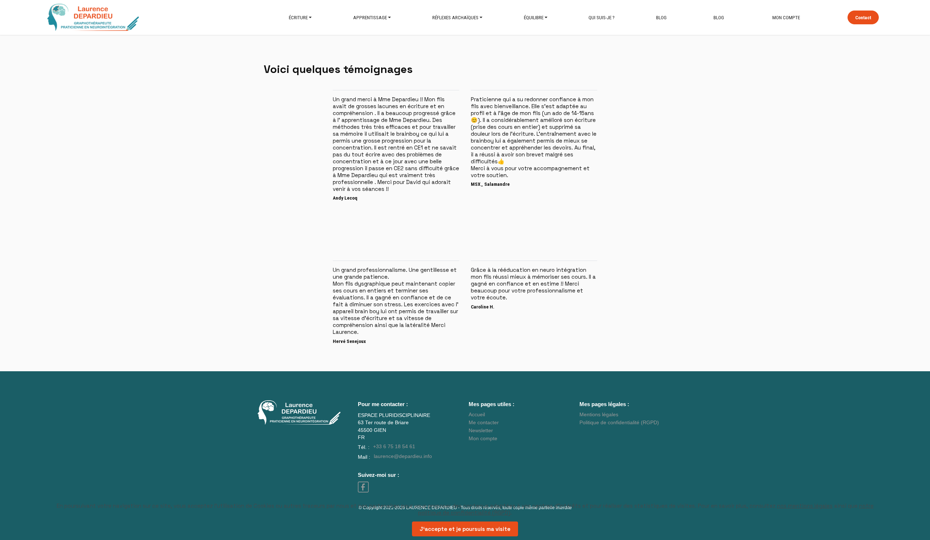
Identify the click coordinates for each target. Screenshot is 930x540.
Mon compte (786, 17)
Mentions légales (598, 414)
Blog (661, 17)
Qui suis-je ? (602, 17)
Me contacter (484, 422)
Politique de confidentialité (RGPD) (619, 422)
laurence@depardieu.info (403, 456)
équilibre (533, 17)
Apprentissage (370, 17)
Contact (863, 17)
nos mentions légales (805, 505)
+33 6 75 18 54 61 (394, 446)
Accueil (477, 414)
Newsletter (481, 430)
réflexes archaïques (455, 17)
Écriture (298, 17)
